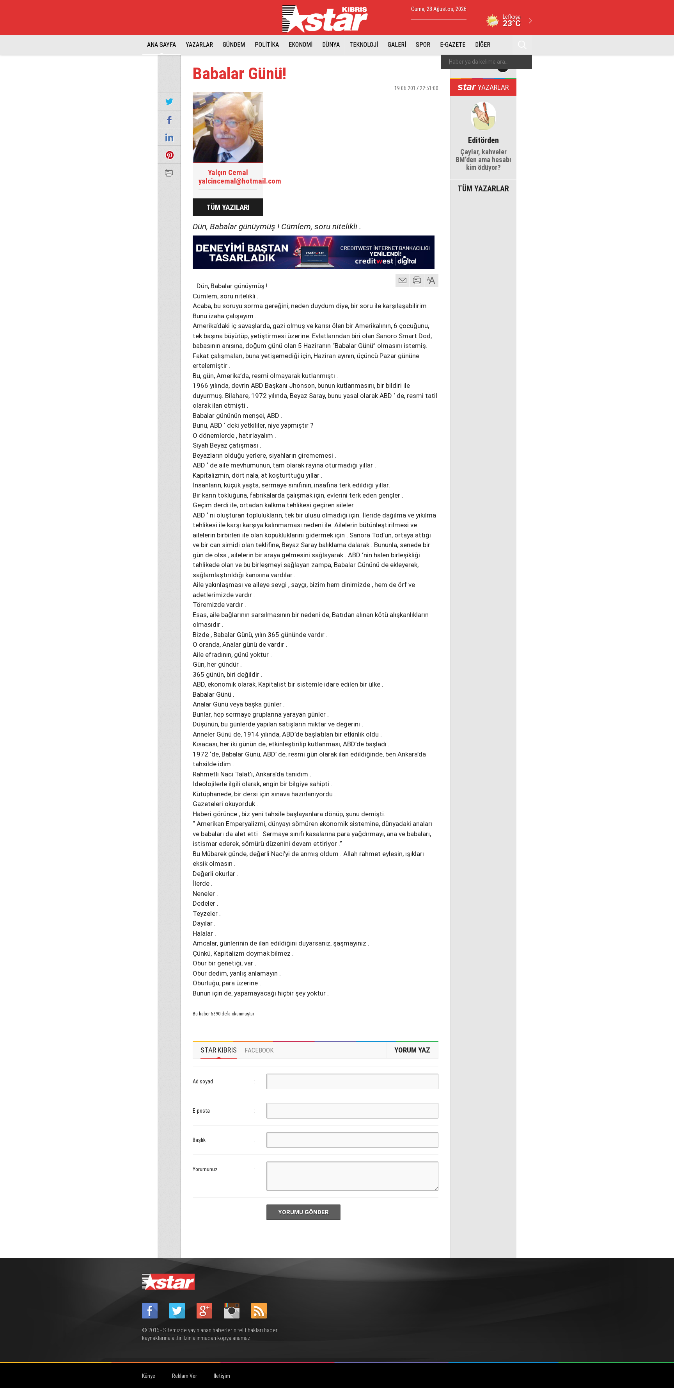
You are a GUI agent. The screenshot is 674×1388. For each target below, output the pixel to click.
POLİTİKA (267, 44)
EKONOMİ (300, 44)
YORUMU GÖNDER (303, 1212)
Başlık (199, 1140)
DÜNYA (331, 44)
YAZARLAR (199, 44)
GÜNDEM (234, 44)
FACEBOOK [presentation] (259, 1050)
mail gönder (403, 280)
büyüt (431, 280)
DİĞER (482, 44)
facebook (389, 102)
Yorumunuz (205, 1169)
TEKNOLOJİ (363, 44)
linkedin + (428, 102)
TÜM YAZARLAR (483, 188)
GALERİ (397, 44)
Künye (148, 1376)
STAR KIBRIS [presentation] (218, 1049)
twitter (409, 102)
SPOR (423, 44)
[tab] (218, 1050)
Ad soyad (203, 1081)
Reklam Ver (184, 1376)
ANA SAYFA (161, 44)
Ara (522, 45)
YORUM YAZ (412, 1049)
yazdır (417, 280)
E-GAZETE (452, 44)
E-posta (201, 1111)
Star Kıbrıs (329, 18)
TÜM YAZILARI (228, 207)
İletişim (222, 1376)
